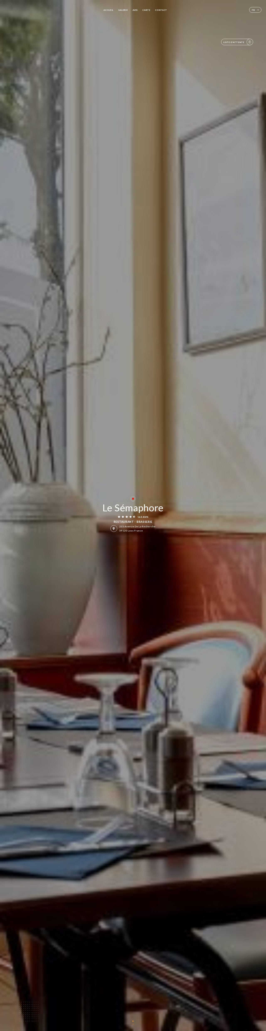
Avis (135, 10)
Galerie (123, 10)
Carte (146, 10)
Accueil (108, 10)
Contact (161, 10)
